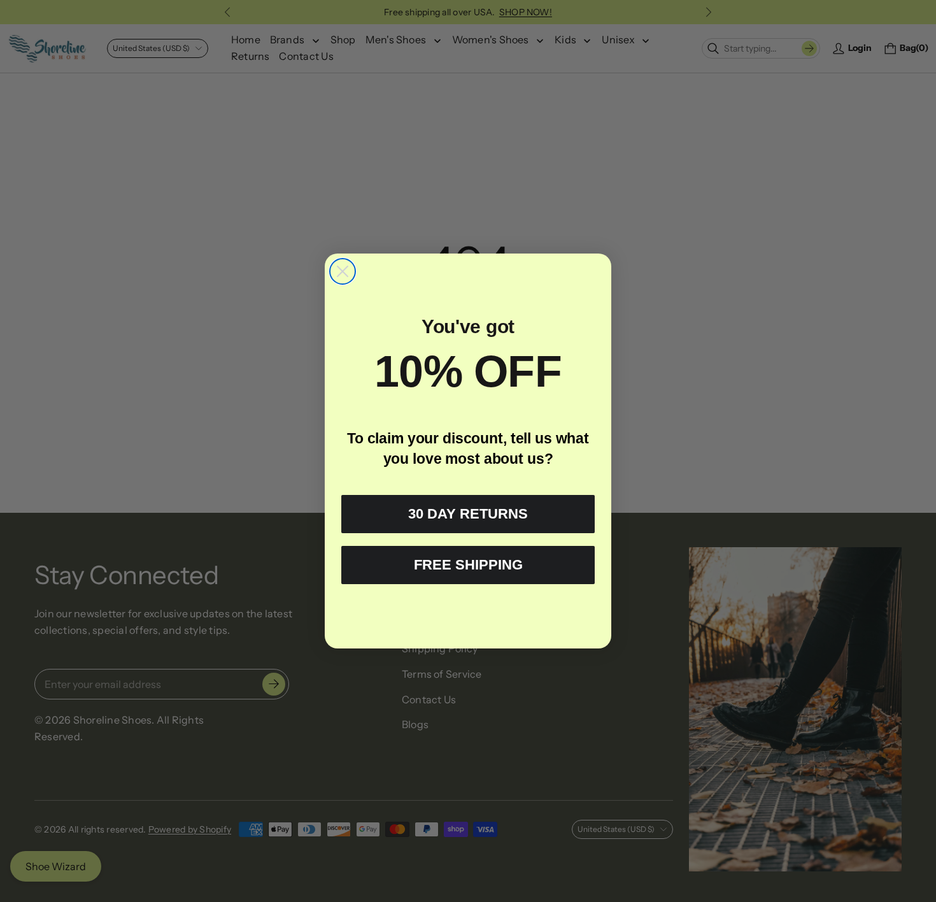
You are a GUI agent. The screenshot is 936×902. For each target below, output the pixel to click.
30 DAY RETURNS (468, 514)
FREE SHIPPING (468, 565)
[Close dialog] (342, 271)
